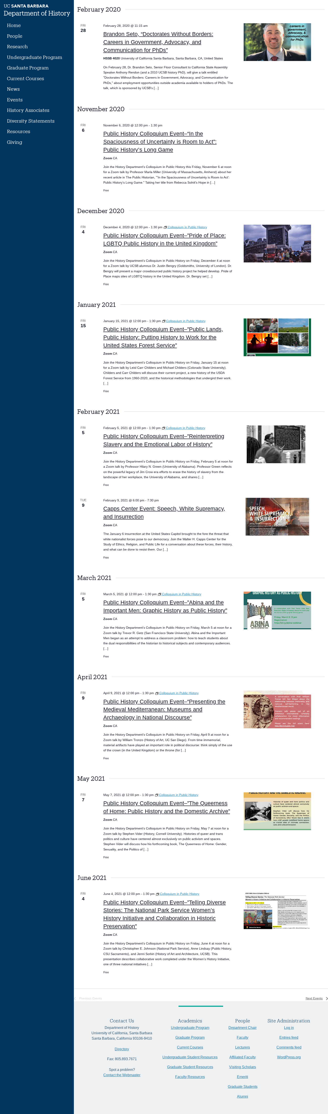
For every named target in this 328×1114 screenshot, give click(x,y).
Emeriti (242, 1077)
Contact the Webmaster (121, 1075)
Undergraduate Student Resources (190, 1057)
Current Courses (25, 78)
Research (17, 46)
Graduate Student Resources (190, 1067)
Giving (14, 142)
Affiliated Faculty (242, 1057)
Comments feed (288, 1047)
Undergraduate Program (34, 57)
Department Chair (242, 1028)
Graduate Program (28, 67)
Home (14, 25)
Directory (122, 1049)
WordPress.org (289, 1057)
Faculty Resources (190, 1077)
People (14, 36)
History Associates (28, 110)
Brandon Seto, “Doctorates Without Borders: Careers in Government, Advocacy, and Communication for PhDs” (158, 42)
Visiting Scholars (242, 1067)
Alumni (242, 1096)
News (13, 89)
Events (15, 99)
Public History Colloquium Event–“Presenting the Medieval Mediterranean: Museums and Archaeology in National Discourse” (164, 709)
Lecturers (242, 1047)
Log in (289, 1028)
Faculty (242, 1037)
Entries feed (288, 1037)
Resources (18, 131)
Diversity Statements (30, 121)
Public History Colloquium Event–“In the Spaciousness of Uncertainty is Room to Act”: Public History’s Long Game (160, 141)
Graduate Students (242, 1087)
